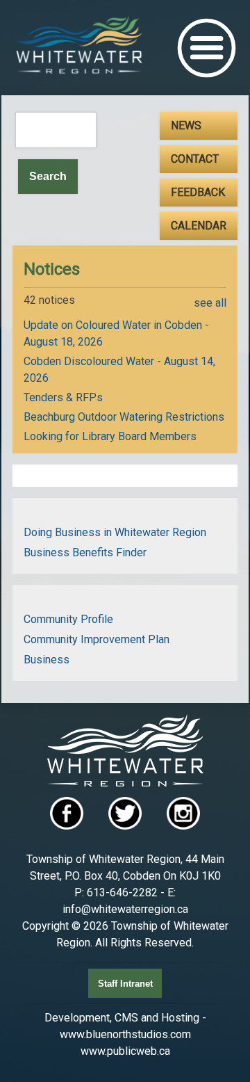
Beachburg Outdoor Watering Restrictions (124, 416)
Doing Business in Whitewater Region (115, 532)
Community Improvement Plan (96, 639)
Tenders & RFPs (63, 397)
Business (46, 659)
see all (210, 302)
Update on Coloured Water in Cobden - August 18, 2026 (116, 333)
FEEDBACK (198, 192)
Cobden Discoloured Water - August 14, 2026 (119, 370)
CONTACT (195, 158)
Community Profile (68, 619)
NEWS (186, 125)
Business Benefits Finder (85, 552)
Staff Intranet (125, 983)
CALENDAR (198, 225)
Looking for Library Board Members (110, 436)
